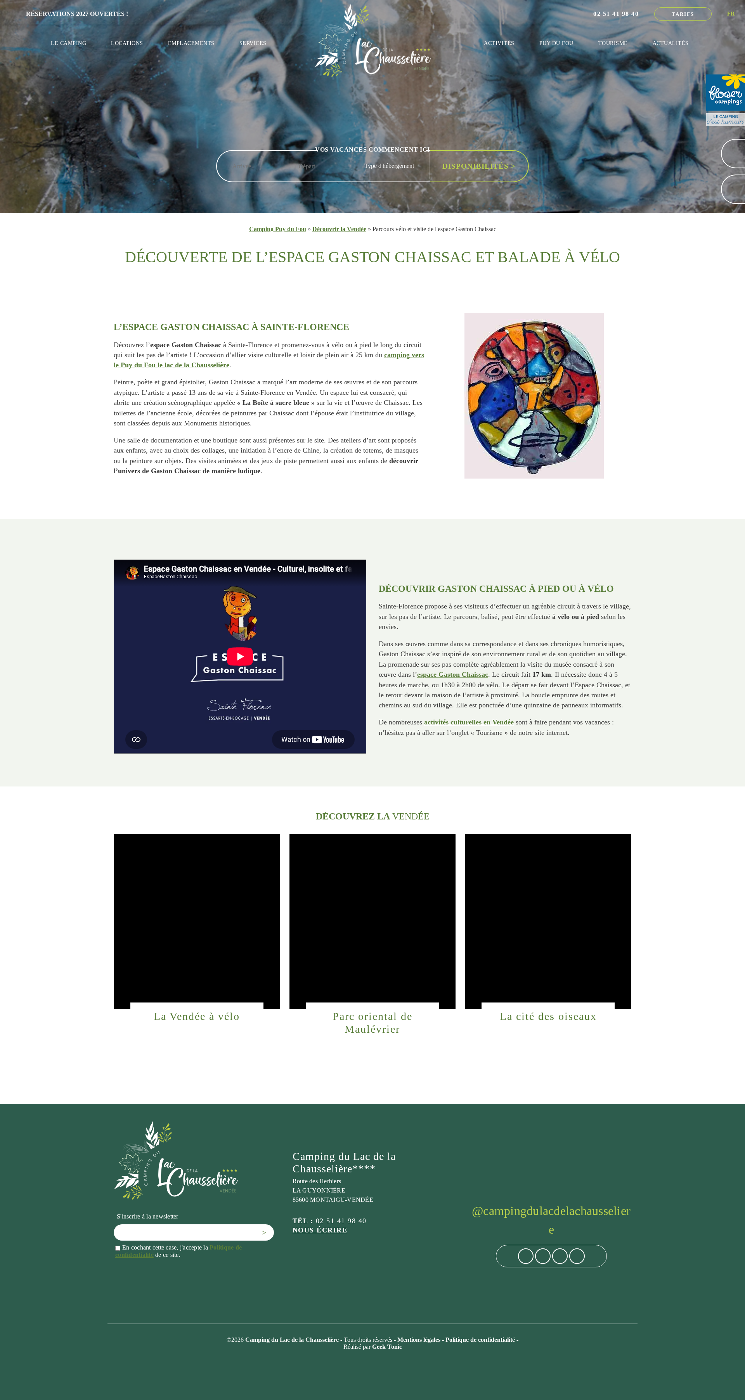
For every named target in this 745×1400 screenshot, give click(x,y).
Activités (499, 43)
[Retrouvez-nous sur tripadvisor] (560, 1256)
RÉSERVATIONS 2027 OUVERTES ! (77, 13)
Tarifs (683, 14)
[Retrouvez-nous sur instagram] (543, 1256)
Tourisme (613, 43)
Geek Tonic (387, 1346)
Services (253, 43)
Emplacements (191, 43)
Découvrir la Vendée (339, 229)
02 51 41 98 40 (616, 13)
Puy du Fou (556, 43)
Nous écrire (320, 1230)
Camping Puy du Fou (277, 229)
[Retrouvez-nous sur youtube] (577, 1256)
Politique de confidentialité (480, 1339)
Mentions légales (419, 1339)
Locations (127, 43)
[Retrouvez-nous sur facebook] (526, 1256)
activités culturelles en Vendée (469, 722)
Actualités (671, 43)
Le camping (68, 43)
